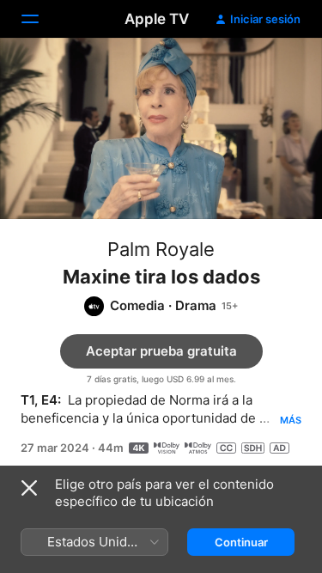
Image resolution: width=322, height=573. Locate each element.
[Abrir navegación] (40, 19)
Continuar (241, 542)
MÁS (290, 420)
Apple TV (157, 18)
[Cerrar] (29, 488)
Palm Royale (161, 249)
